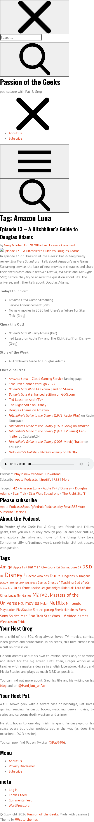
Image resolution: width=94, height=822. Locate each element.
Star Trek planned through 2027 (32, 384)
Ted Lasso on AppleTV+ (26, 399)
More (66, 479)
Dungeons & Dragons (76, 576)
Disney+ (66, 488)
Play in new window (28, 474)
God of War (82, 582)
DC (2, 576)
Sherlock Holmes (66, 610)
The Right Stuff (73, 493)
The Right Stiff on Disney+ (28, 405)
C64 (44, 567)
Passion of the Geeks (30, 82)
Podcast (43, 245)
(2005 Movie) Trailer (46, 441)
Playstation (8, 610)
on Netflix (43, 452)
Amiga (6, 567)
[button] (34, 17)
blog (3, 685)
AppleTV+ (50, 488)
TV (63, 616)
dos (46, 576)
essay (4, 582)
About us (15, 133)
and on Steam (62, 389)
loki (72, 588)
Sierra (83, 610)
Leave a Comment (62, 245)
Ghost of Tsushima (61, 582)
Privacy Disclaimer (22, 766)
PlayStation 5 (25, 610)
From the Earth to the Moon (23, 582)
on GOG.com (29, 389)
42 (15, 488)
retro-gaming (45, 610)
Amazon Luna (30, 488)
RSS (56, 479)
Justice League (41, 588)
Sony (4, 615)
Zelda (21, 622)
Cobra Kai (53, 567)
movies (32, 603)
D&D (87, 567)
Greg (7, 245)
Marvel (40, 594)
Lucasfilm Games (20, 595)
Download (53, 474)
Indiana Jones (6, 588)
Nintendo (73, 603)
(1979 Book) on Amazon (49, 426)
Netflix (57, 602)
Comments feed (20, 800)
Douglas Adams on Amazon (29, 410)
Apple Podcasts (26, 479)
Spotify (45, 479)
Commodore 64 (71, 567)
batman (34, 567)
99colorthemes (26, 819)
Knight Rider (60, 588)
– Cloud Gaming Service (36, 378)
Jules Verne (22, 588)
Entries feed (18, 795)
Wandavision (8, 622)
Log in (13, 789)
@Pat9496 (56, 742)
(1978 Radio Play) (44, 415)
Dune (55, 575)
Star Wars (52, 615)
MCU (21, 603)
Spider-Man (18, 615)
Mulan (44, 603)
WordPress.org (19, 805)
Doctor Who (34, 576)
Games (42, 582)
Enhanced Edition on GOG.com (42, 394)
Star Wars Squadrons (44, 493)
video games (77, 615)
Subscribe (15, 138)
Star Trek (19, 493)
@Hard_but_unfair (31, 685)
